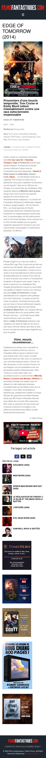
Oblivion (35, 379)
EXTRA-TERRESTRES (29, 147)
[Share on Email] (29, 456)
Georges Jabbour (32, 754)
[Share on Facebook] (16, 456)
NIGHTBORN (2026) (21, 475)
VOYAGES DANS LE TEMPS (16, 150)
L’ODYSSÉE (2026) (21, 507)
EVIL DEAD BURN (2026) (24, 518)
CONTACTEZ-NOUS (13, 747)
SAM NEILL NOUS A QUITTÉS (26, 528)
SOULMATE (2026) (21, 465)
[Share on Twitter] (23, 456)
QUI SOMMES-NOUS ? (32, 747)
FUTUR (14, 147)
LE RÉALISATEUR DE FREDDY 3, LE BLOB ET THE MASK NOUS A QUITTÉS (28, 499)
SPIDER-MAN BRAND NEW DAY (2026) (27, 487)
